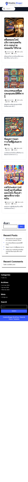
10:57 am (14, 102)
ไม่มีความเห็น (19, 52)
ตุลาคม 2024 (5, 287)
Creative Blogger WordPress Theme (13, 317)
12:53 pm (14, 150)
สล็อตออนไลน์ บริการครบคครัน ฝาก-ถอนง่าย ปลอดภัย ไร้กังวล (12, 43)
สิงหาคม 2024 (5, 289)
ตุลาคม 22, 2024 (9, 100)
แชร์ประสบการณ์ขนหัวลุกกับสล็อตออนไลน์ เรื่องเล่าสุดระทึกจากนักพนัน (13, 193)
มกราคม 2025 (5, 285)
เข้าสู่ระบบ (5, 297)
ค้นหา (6, 223)
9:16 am (14, 204)
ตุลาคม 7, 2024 (9, 148)
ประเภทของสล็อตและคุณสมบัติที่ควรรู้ (14, 93)
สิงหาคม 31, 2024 (10, 202)
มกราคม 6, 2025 (9, 52)
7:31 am (14, 53)
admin (8, 53)
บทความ (4, 277)
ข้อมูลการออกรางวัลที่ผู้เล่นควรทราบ (13, 142)
